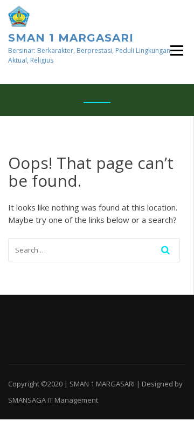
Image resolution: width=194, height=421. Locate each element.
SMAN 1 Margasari (71, 37)
